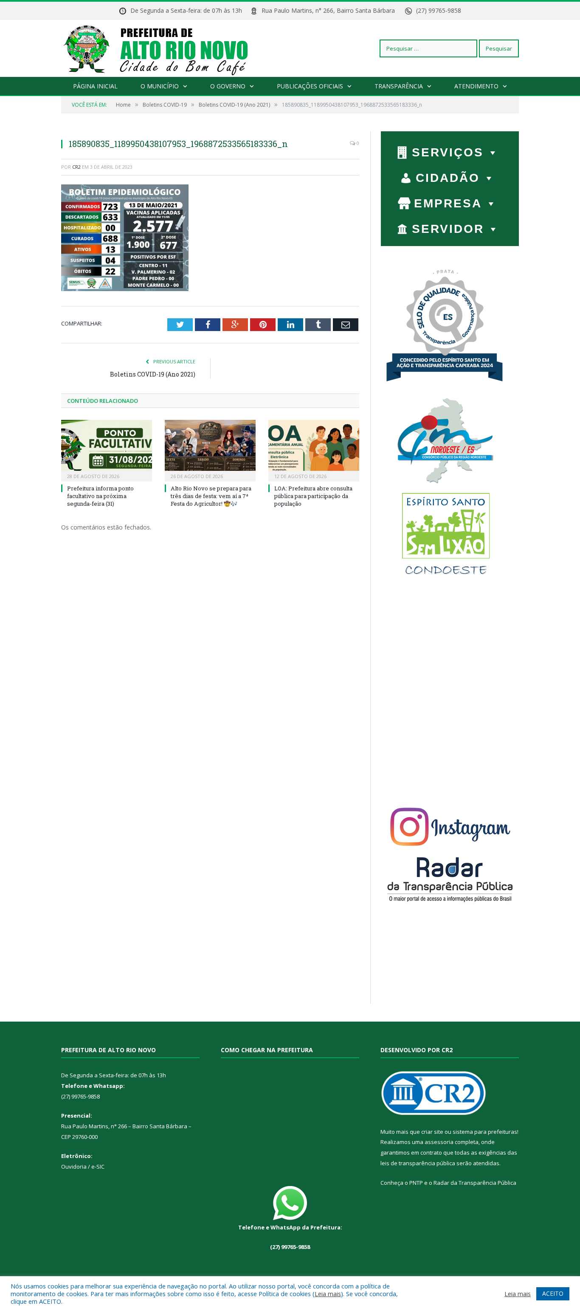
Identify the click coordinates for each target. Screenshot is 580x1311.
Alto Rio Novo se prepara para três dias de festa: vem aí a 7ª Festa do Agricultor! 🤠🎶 (211, 495)
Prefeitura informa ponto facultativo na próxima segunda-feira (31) (100, 495)
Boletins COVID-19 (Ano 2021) (152, 374)
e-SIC (97, 1166)
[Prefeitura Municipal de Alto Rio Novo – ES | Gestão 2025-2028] (164, 48)
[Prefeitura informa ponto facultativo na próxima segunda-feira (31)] (106, 449)
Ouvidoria (74, 1166)
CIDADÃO (448, 177)
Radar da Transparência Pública (475, 1182)
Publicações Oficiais (310, 86)
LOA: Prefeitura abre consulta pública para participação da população (313, 495)
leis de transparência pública (417, 1163)
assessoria (439, 1142)
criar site (432, 1131)
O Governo (227, 86)
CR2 (76, 167)
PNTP (416, 1182)
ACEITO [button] (552, 1293)
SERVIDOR (448, 228)
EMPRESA (448, 203)
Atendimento (476, 86)
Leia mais (328, 1293)
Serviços (448, 152)
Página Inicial (95, 86)
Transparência (398, 86)
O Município (160, 86)
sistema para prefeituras (485, 1131)
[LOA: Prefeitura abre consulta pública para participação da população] (313, 449)
